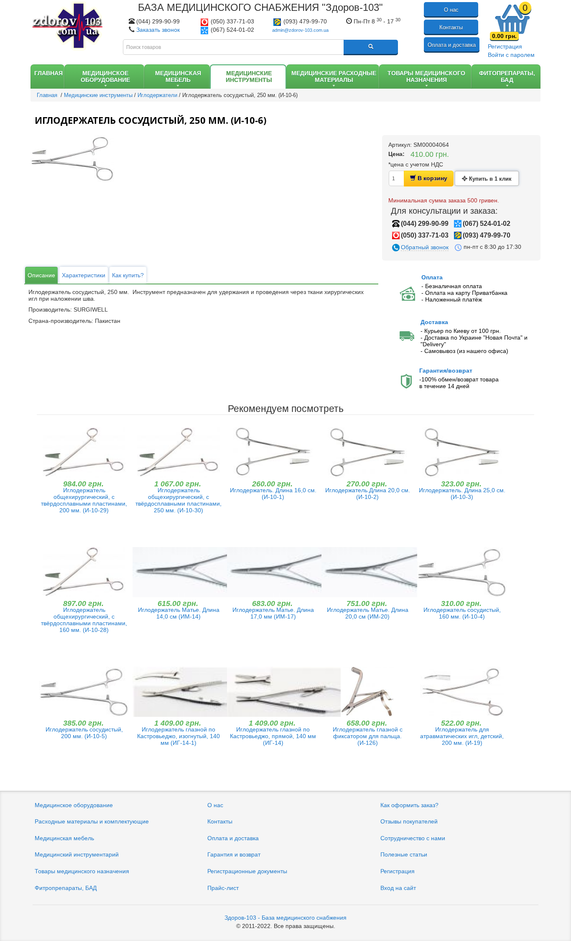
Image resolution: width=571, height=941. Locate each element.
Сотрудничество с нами (412, 838)
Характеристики (83, 275)
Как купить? (128, 275)
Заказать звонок (158, 29)
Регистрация (505, 46)
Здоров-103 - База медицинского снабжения (285, 917)
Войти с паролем (511, 54)
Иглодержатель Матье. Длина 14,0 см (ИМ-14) (178, 613)
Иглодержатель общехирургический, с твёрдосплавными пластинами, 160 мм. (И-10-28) (84, 619)
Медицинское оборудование (74, 805)
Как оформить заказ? (409, 805)
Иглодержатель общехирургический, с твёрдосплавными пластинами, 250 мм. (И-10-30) (178, 500)
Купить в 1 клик (489, 179)
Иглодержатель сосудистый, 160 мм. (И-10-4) (462, 613)
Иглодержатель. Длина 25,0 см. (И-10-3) (462, 493)
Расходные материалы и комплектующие (92, 821)
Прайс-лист (223, 888)
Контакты (451, 27)
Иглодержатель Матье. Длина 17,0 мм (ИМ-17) (273, 613)
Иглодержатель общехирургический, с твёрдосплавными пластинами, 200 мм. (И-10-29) (84, 500)
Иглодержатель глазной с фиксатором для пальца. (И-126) (368, 736)
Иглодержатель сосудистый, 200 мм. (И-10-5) (84, 732)
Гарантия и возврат (233, 854)
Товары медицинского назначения (82, 871)
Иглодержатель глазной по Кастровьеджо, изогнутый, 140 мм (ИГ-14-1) (178, 736)
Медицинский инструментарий (77, 854)
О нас (451, 10)
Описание (41, 275)
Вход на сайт (398, 888)
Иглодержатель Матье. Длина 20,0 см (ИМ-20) (367, 613)
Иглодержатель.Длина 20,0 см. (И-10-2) (367, 493)
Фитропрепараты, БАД (66, 888)
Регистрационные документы (247, 871)
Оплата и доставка (452, 45)
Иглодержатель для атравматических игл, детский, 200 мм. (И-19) (462, 736)
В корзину (431, 178)
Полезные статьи (403, 854)
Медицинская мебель (64, 838)
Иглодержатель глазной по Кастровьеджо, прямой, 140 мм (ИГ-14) (273, 736)
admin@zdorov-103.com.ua (300, 30)
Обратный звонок (425, 247)
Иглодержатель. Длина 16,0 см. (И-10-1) (273, 493)
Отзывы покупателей (409, 821)
